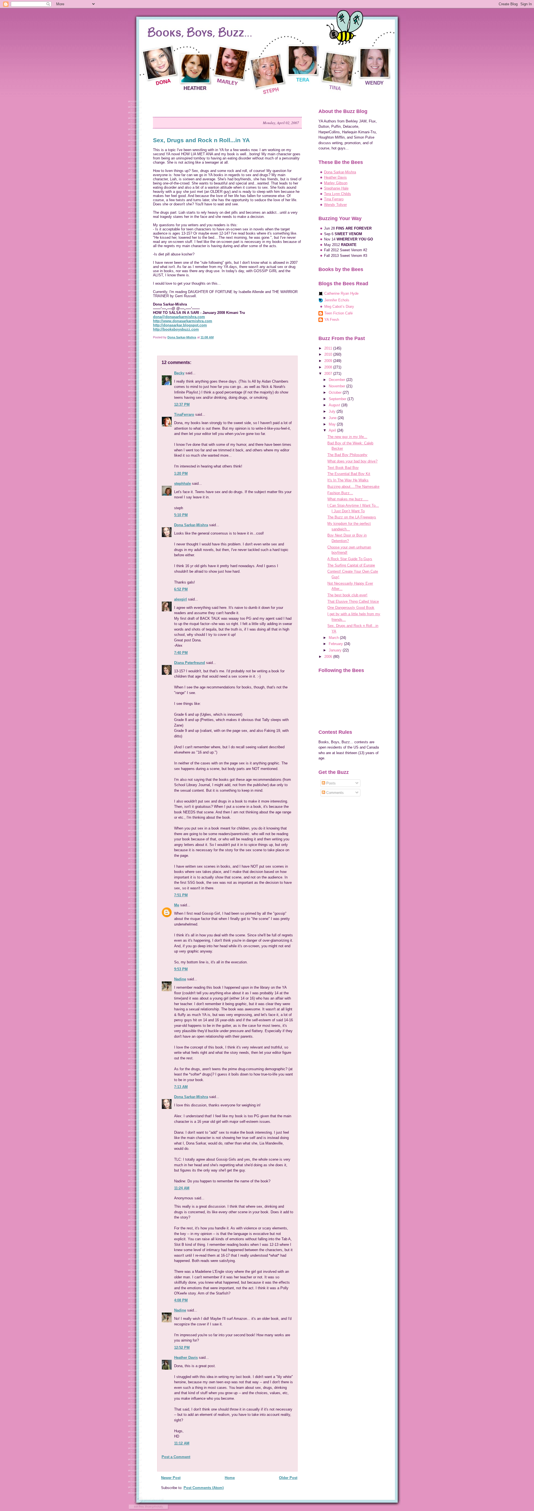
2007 (328, 373)
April (333, 430)
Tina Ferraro (333, 199)
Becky (179, 373)
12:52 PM (182, 1347)
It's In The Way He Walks (348, 480)
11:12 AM (181, 1443)
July (333, 411)
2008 (328, 367)
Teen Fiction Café (338, 313)
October (336, 392)
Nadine (180, 979)
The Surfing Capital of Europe (351, 565)
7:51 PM (181, 895)
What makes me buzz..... (347, 499)
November (337, 386)
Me (176, 905)
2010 (328, 354)
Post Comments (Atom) (204, 1488)
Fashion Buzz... (340, 493)
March (334, 638)
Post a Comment (176, 1457)
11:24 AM (181, 1188)
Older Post (288, 1478)
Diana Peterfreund (189, 663)
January (336, 650)
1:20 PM (181, 473)
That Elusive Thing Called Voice (353, 601)
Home (230, 1478)
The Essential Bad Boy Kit (348, 474)
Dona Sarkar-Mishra (191, 525)
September (338, 399)
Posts (330, 783)
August (335, 405)
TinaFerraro (184, 414)
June (333, 418)
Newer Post (171, 1478)
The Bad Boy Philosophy (347, 455)
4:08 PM (181, 1300)
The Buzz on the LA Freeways (351, 517)
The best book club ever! (347, 595)
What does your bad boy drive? (352, 461)
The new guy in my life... (347, 437)
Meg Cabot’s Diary (339, 306)
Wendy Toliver (335, 205)
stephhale (182, 483)
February (336, 644)
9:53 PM (181, 969)
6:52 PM (181, 589)
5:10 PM (181, 515)
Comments (334, 793)
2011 (328, 348)
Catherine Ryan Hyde (341, 293)
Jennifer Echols (336, 300)
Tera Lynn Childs (337, 194)
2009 (328, 361)
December (337, 380)
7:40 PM (181, 653)
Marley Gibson (335, 183)
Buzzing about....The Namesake (353, 486)
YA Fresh (331, 320)
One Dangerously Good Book (350, 608)
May (333, 424)
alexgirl (180, 599)
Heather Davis (186, 1357)
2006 (328, 656)
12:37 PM (182, 404)
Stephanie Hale (336, 188)
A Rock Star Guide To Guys (349, 559)
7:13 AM (181, 1087)
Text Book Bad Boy (343, 468)
